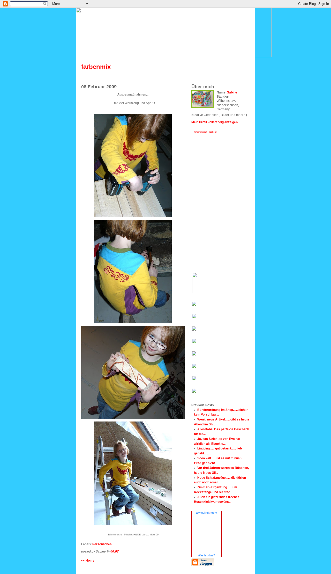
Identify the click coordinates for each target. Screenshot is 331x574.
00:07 (114, 551)
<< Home (87, 560)
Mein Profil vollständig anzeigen (214, 122)
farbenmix (96, 66)
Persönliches (102, 544)
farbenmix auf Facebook (205, 132)
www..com (206, 512)
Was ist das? (206, 555)
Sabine (232, 92)
